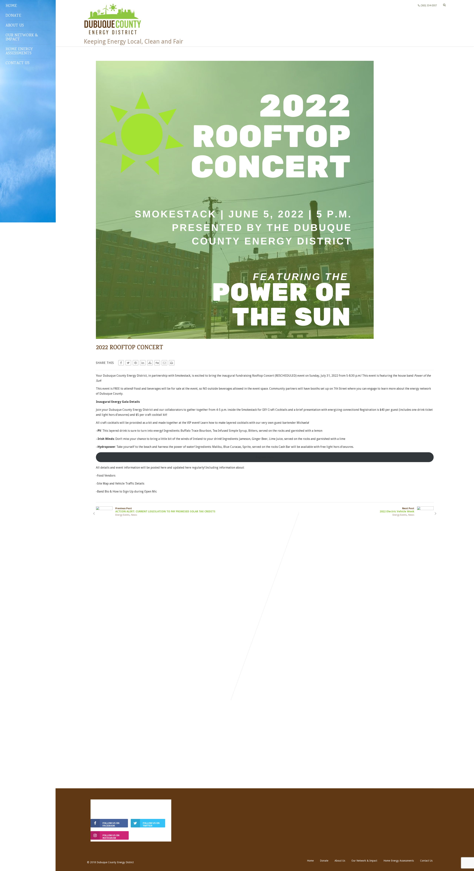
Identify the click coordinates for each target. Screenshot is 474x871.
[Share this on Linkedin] (143, 362)
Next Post (397, 510)
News (134, 514)
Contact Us (17, 63)
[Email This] (164, 362)
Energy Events (122, 514)
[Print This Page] (171, 362)
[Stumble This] (150, 362)
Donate (13, 16)
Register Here (265, 457)
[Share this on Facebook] (121, 362)
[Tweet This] (128, 362)
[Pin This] (135, 362)
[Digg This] (157, 362)
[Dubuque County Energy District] (113, 36)
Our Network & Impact (22, 37)
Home (11, 6)
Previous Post (165, 510)
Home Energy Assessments (19, 51)
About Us (15, 26)
